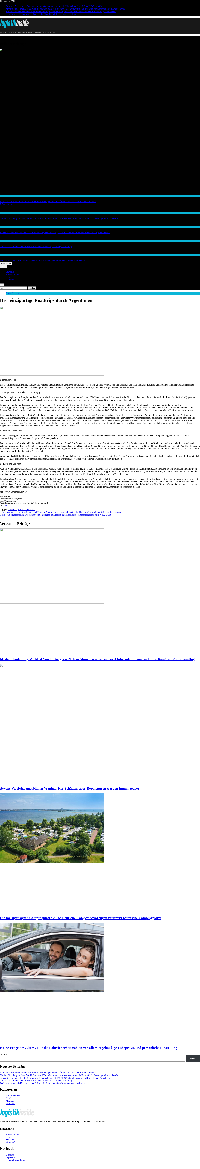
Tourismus (30, 509)
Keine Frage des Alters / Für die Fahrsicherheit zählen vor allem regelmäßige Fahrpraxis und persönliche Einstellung (88, 1048)
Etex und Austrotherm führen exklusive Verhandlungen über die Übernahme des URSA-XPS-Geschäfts (54, 6)
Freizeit (21, 509)
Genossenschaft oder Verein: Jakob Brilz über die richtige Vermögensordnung (42, 14)
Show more (6, 263)
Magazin (10, 1101)
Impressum (11, 1157)
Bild (15, 509)
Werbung (10, 1154)
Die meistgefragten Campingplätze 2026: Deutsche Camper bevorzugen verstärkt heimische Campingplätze (80, 918)
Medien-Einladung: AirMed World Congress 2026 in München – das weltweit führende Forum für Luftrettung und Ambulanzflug (65, 9)
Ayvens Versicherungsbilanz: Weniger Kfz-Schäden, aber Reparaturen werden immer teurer (69, 788)
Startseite (10, 272)
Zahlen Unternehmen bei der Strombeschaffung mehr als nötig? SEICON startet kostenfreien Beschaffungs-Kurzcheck (61, 11)
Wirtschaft (4, 196)
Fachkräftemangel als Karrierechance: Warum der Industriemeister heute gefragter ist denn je (42, 260)
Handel (9, 277)
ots (6, 505)
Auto (10, 509)
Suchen (3, 1054)
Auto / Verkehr (6, 213)
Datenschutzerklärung (16, 1160)
